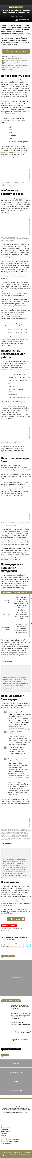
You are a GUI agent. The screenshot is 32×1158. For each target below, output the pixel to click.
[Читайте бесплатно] (16, 978)
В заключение (7, 69)
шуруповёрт (12, 394)
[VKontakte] (16, 1115)
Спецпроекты (4, 1129)
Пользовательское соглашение (10, 1139)
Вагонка (20, 308)
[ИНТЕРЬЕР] (16, 1063)
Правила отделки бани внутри (12, 67)
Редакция (3, 1135)
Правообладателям (6, 1143)
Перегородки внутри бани (11, 63)
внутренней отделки (22, 540)
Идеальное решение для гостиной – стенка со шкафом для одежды (20, 1007)
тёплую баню (24, 34)
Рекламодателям (6, 1128)
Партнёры (4, 1133)
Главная (12, 16)
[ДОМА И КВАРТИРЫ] (16, 1072)
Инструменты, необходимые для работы (15, 61)
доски (3, 88)
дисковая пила (7, 153)
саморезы (12, 389)
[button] (29, 2)
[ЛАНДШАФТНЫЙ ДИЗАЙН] (16, 1090)
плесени (12, 742)
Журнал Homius (5, 1131)
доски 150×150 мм (17, 200)
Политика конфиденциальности (10, 1141)
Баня (20, 7)
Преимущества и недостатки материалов (15, 65)
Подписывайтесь (9, 926)
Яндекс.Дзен (6, 928)
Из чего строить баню (9, 56)
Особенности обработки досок (12, 58)
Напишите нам (5, 1126)
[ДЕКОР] (16, 1081)
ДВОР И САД (13, 7)
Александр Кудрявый (24, 19)
